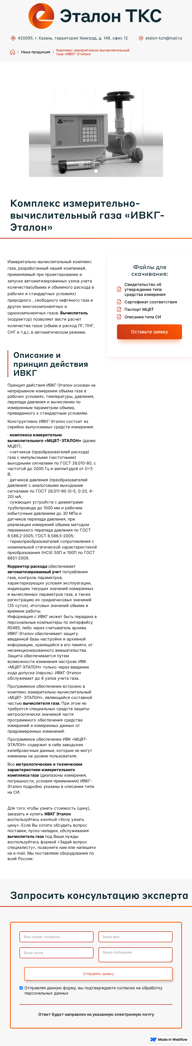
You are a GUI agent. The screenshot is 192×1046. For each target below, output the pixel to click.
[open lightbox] (96, 132)
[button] (96, 171)
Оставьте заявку (149, 331)
